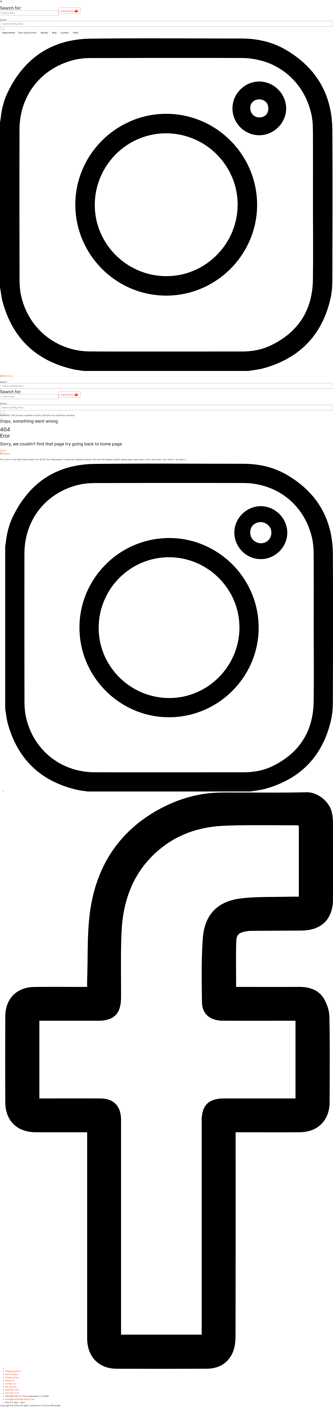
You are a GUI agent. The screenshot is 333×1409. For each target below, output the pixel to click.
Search (3, 20)
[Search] (2, 29)
